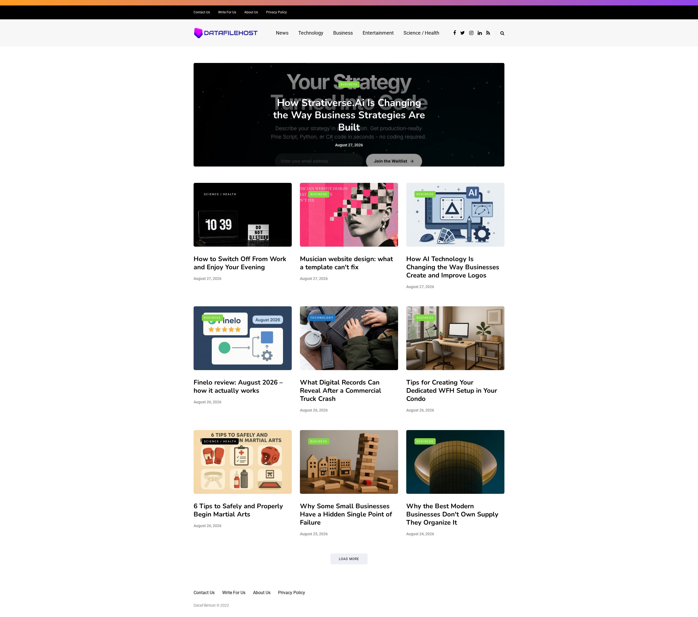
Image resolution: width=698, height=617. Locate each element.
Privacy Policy (276, 12)
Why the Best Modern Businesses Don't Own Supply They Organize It (452, 514)
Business (343, 33)
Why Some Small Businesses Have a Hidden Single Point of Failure (346, 514)
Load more (349, 559)
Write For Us (227, 12)
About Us (251, 12)
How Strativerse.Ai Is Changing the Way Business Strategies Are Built (349, 115)
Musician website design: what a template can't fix (346, 263)
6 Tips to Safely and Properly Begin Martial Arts (238, 510)
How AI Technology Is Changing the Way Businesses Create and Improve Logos (452, 267)
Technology (310, 33)
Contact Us (202, 12)
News (282, 33)
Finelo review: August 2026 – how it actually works (238, 386)
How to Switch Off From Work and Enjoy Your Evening (240, 263)
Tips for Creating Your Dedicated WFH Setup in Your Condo (451, 390)
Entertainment (378, 33)
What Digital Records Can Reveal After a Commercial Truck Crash (340, 390)
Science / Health (421, 33)
